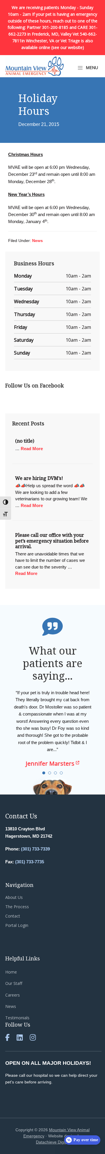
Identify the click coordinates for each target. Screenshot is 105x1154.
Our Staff (13, 983)
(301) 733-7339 (35, 848)
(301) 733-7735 (29, 861)
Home (11, 972)
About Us (14, 897)
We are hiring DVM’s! (39, 478)
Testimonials (17, 1017)
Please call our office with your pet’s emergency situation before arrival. (52, 540)
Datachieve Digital (52, 1142)
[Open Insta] (33, 1038)
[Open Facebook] (7, 1038)
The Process (17, 906)
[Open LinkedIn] (20, 1038)
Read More (32, 448)
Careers (12, 995)
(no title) (24, 441)
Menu (91, 67)
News (37, 240)
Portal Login (16, 925)
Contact (12, 916)
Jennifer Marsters (51, 764)
